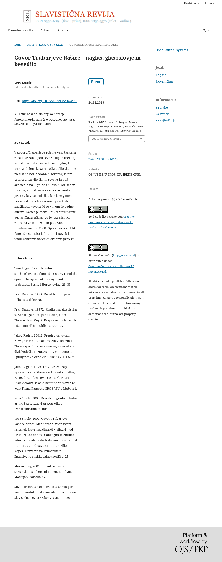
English (161, 75)
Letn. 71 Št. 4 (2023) (51, 45)
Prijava (209, 3)
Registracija (192, 3)
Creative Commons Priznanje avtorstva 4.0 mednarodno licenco (111, 222)
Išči (208, 30)
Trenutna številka (21, 30)
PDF (98, 82)
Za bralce (162, 107)
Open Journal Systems (172, 50)
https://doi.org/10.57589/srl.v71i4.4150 (49, 101)
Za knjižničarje (165, 120)
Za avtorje (162, 114)
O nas (61, 30)
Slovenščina (164, 81)
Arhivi (45, 30)
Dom (17, 45)
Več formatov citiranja (106, 139)
